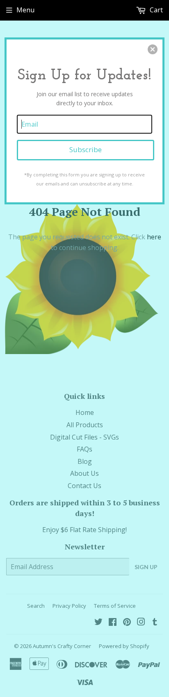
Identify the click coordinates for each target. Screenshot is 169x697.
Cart (155, 9)
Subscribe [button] (85, 149)
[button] (153, 49)
